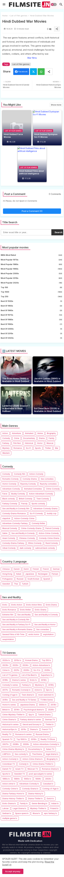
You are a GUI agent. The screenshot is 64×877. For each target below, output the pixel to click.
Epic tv (49, 690)
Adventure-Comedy (11, 489)
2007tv (5, 744)
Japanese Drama (27, 705)
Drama (42, 438)
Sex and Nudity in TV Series (24, 700)
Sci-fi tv (36, 670)
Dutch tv (50, 798)
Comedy (6, 438)
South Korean (33, 579)
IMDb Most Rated (31, 255)
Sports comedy (38, 503)
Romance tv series (23, 734)
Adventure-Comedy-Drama (45, 508)
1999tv (38, 779)
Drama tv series (19, 680)
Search (58, 232)
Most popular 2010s (31, 278)
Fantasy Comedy (9, 503)
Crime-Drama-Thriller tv (43, 764)
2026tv (51, 710)
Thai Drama (37, 754)
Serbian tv (6, 813)
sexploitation (8, 639)
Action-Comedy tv (10, 759)
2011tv (23, 729)
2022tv (15, 665)
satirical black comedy (45, 548)
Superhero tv (46, 675)
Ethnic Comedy (35, 543)
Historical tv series (10, 724)
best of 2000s (31, 329)
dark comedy (25, 548)
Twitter (33, 71)
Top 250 (31, 296)
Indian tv (55, 803)
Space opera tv (22, 813)
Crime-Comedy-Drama (31, 528)
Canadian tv (48, 784)
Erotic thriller (25, 610)
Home (5, 15)
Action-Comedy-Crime (24, 518)
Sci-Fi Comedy (36, 513)
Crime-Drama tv (9, 719)
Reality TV (6, 734)
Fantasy (5, 443)
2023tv (5, 665)
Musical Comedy (9, 528)
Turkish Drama (44, 714)
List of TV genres (10, 675)
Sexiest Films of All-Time (13, 634)
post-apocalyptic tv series (40, 774)
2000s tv (43, 705)
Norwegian (43, 574)
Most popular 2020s (31, 283)
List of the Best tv (29, 675)
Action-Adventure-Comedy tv (46, 744)
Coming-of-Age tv (50, 789)
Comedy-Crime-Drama (49, 538)
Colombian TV (8, 764)
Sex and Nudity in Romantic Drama (17, 629)
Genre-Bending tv (39, 803)
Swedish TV (19, 774)
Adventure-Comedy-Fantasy (15, 523)
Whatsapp (41, 71)
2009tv (26, 744)
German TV (50, 719)
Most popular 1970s (31, 260)
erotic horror (33, 634)
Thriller (48, 448)
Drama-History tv (35, 793)
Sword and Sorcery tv (32, 724)
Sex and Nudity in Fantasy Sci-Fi (16, 624)
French (46, 569)
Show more (56, 105)
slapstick (6, 518)
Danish (17, 569)
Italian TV (50, 749)
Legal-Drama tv (19, 808)
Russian (20, 579)
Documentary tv (35, 749)
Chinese (6, 569)
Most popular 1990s (31, 269)
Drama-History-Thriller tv (13, 798)
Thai (16, 584)
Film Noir (17, 443)
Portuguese (7, 579)
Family (51, 438)
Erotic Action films (34, 605)
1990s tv (27, 779)
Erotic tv (33, 680)
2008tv (16, 744)
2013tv (53, 705)
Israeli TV (19, 769)
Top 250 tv (46, 660)
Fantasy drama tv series (30, 719)
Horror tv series (9, 705)
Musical (50, 443)
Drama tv (34, 729)
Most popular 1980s (31, 264)
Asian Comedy (8, 538)
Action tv (38, 690)
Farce (4, 494)
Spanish (46, 579)
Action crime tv (8, 784)
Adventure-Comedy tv (29, 784)
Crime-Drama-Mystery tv (13, 749)
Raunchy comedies (48, 484)
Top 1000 (31, 292)
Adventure (16, 433)
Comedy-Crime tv (10, 789)
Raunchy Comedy (28, 484)
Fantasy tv (26, 685)
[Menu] (4, 4)
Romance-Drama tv (50, 769)
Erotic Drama (51, 605)
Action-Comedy (36, 474)
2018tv (5, 680)
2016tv (51, 685)
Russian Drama (42, 734)
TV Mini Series (46, 700)
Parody (24, 503)
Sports (38, 448)
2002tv (48, 779)
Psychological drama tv (34, 710)
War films (32, 57)
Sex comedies (47, 479)
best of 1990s (31, 324)
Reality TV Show (48, 739)
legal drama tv (52, 754)
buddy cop (51, 513)
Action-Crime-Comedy (49, 533)
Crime (16, 438)
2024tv (25, 665)
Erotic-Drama (40, 610)
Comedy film (19, 474)
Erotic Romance (9, 610)
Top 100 (31, 287)
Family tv (24, 803)
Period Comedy (52, 528)
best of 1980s (31, 319)
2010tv (34, 739)
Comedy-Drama (30, 479)
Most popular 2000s (31, 273)
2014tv (17, 710)
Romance (18, 448)
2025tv (47, 670)
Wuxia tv (36, 813)
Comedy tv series (10, 685)
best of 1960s (31, 310)
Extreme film (7, 614)
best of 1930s (31, 301)
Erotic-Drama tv (9, 803)
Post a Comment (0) (32, 211)
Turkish (25, 584)
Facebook (23, 71)
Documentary (29, 438)
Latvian (5, 808)
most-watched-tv (46, 695)
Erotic (4, 605)
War (56, 448)
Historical (29, 443)
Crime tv (6, 670)
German (56, 569)
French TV (46, 729)
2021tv (16, 670)
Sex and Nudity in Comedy (23, 533)
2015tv (5, 700)
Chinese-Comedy (27, 538)
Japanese (29, 574)
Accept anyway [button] (12, 871)
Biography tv (52, 759)
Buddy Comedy (18, 494)
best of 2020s (31, 338)
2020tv (26, 670)
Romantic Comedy (10, 479)
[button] (54, 4)
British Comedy (25, 499)
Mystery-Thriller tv (38, 808)
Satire (4, 533)
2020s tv (6, 660)
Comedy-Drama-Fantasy (13, 543)
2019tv (44, 680)
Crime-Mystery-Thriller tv (13, 714)
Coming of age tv (10, 695)
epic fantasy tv (50, 813)
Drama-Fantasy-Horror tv (13, 793)
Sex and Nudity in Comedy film (15, 508)
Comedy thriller (38, 523)
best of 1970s (31, 315)
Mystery (6, 448)
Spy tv (31, 714)
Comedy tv (24, 764)
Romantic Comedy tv (21, 690)
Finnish (36, 569)
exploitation (48, 634)
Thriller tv (49, 724)
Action (5, 433)
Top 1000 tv (21, 739)
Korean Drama (31, 660)
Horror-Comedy (9, 484)
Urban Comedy (9, 548)
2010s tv (17, 660)
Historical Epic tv (9, 729)
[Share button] (49, 71)
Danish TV (6, 769)
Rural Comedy (52, 543)
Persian (55, 574)
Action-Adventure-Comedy (41, 494)
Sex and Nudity (24, 614)
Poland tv (54, 808)
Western (6, 453)
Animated (29, 433)
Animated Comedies (33, 489)
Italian (18, 574)
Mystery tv (39, 685)
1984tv (17, 779)
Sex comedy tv (21, 754)
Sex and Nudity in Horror (45, 624)
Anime (40, 433)
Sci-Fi (28, 448)
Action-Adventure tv (41, 665)
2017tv (5, 690)
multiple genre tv (9, 818)
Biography (51, 433)
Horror (40, 443)
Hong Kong (7, 574)
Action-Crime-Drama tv (32, 759)
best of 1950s (31, 306)
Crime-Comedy (53, 489)
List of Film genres (18, 15)
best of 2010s (31, 333)
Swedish (6, 584)
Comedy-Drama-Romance (14, 513)
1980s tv (6, 779)
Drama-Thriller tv (35, 798)
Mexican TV (33, 769)
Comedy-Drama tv (30, 789)
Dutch (26, 569)
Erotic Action (16, 605)
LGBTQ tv (6, 754)
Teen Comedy (42, 499)
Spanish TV (7, 739)
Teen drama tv (28, 695)
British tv (6, 710)
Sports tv (6, 774)
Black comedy (8, 499)
